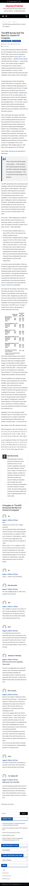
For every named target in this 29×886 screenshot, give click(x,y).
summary (24, 117)
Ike (9, 516)
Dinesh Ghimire (23, 884)
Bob (9, 602)
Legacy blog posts (6, 40)
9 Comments (6, 46)
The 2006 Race (16, 40)
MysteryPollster (14, 6)
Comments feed (6, 875)
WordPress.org (6, 878)
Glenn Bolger (23, 59)
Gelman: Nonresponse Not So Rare (11, 832)
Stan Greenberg (13, 61)
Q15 (3, 195)
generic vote (22, 95)
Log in (3, 870)
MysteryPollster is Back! (8, 835)
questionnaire (14, 136)
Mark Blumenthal (16, 44)
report (20, 56)
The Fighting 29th (13, 776)
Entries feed (5, 873)
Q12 (18, 191)
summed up (12, 151)
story (16, 56)
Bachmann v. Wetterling (14, 655)
